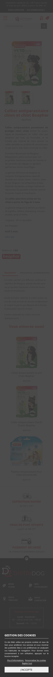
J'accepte (26, 669)
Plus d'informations (15, 660)
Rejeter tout (27, 663)
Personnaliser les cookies (35, 660)
